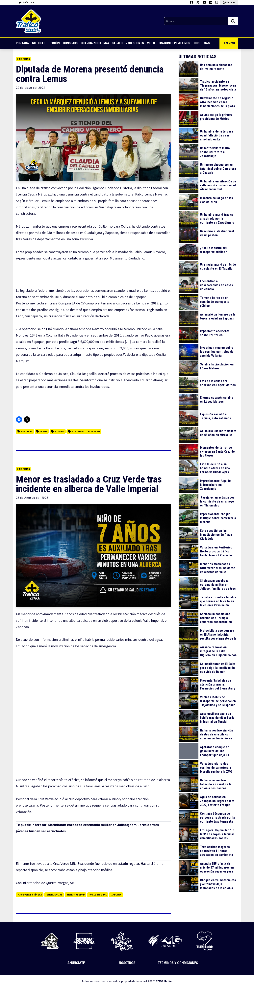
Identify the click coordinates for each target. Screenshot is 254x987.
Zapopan (116, 894)
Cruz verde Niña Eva (30, 894)
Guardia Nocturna (95, 43)
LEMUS (43, 431)
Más (207, 43)
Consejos (70, 43)
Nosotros (127, 963)
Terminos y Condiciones (178, 963)
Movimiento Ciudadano (86, 431)
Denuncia (26, 431)
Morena (59, 431)
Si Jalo (117, 43)
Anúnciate (76, 963)
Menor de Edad (76, 894)
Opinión (54, 43)
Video (151, 43)
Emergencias (54, 894)
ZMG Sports (135, 43)
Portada (22, 43)
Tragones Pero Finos (174, 43)
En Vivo (229, 43)
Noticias (38, 43)
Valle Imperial (98, 894)
